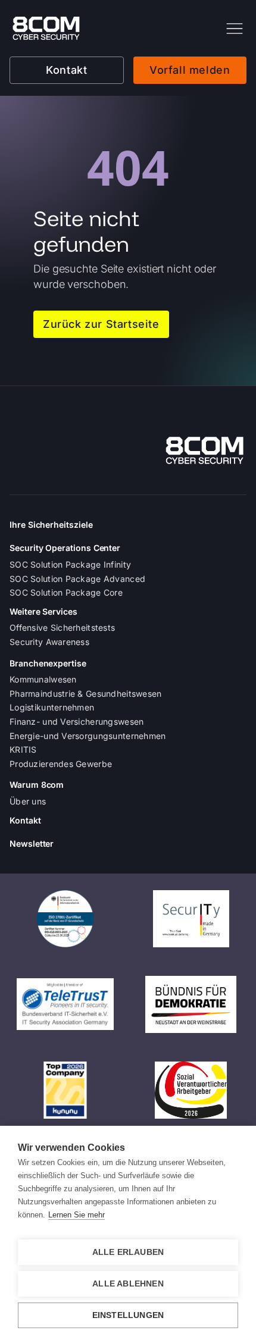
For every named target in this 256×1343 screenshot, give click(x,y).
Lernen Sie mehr (76, 1214)
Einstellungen (128, 1315)
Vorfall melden (189, 70)
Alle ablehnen (128, 1283)
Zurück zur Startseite (101, 324)
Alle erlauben (128, 1252)
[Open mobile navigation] (234, 28)
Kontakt (66, 70)
